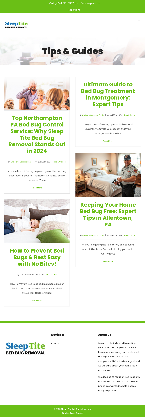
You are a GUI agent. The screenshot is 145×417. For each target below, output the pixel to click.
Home (56, 343)
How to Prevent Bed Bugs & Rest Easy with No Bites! (37, 221)
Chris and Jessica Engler (22, 162)
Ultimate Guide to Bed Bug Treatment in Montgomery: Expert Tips (108, 94)
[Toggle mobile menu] (139, 21)
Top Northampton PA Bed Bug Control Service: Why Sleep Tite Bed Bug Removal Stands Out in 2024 (37, 93)
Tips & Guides (59, 162)
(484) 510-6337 (64, 3)
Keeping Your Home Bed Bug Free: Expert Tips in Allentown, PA (108, 175)
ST (21, 274)
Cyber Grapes (76, 413)
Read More (37, 187)
